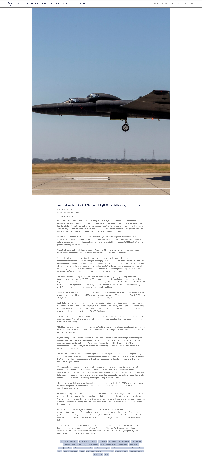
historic (102, 445)
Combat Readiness (133, 445)
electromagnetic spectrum (86, 448)
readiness (76, 448)
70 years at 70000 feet (69, 445)
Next (163, 101)
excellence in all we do (101, 451)
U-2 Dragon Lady (103, 442)
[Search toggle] (198, 4)
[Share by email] (143, 205)
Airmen (106, 454)
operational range (99, 448)
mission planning (130, 448)
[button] (2, 3)
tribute (59, 451)
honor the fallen (139, 448)
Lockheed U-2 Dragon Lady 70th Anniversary (87, 445)
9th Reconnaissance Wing (121, 451)
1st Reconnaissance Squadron (137, 451)
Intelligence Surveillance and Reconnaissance (116, 445)
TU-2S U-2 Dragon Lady (114, 442)
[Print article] (139, 205)
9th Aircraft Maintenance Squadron (69, 442)
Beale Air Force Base (136, 442)
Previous (39, 101)
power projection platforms (64, 448)
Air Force (111, 451)
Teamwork (81, 451)
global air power (90, 451)
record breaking (125, 442)
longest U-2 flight (98, 454)
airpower (107, 448)
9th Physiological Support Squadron (88, 442)
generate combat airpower (117, 448)
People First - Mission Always (70, 451)
